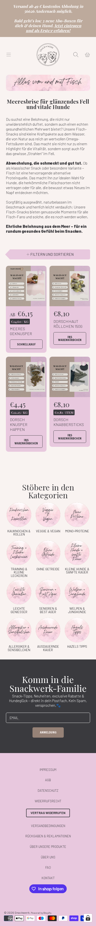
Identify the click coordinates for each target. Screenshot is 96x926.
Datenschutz (48, 790)
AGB (48, 780)
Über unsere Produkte (48, 847)
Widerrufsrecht (48, 801)
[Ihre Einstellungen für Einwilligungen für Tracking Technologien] (88, 918)
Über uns (48, 857)
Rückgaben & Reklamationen (48, 836)
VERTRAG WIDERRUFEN (48, 813)
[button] (8, 54)
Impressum (48, 770)
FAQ (48, 867)
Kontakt (48, 878)
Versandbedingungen (48, 826)
